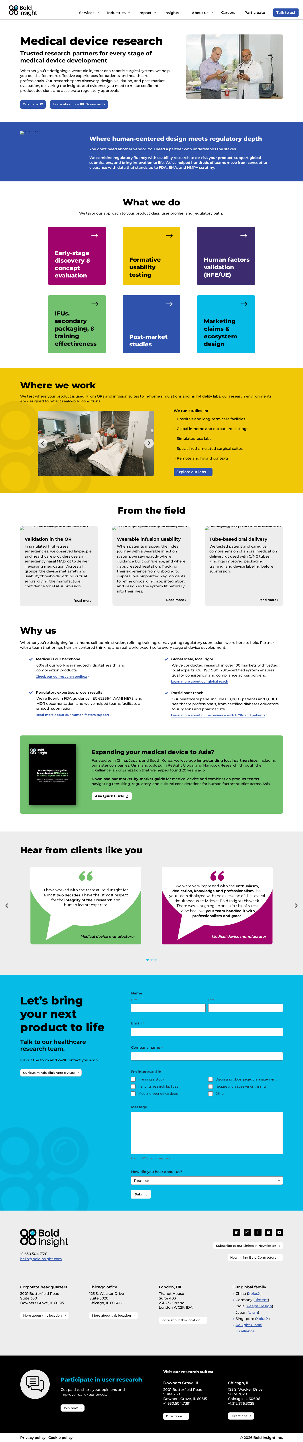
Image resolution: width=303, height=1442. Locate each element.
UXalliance (101, 770)
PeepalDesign (259, 1306)
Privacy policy (32, 1438)
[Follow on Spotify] (268, 1232)
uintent (261, 1300)
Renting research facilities (158, 1087)
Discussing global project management (246, 1079)
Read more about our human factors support (72, 715)
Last (211, 1000)
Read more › (84, 600)
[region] (96, 443)
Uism (135, 765)
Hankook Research (220, 765)
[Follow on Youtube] (279, 1232)
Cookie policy (60, 1438)
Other (219, 1094)
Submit (141, 1194)
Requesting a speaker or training (240, 1087)
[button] (42, 443)
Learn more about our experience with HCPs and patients (218, 715)
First (134, 1000)
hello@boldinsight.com (41, 1259)
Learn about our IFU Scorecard (79, 104)
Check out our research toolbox (61, 677)
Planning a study (151, 1079)
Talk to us (33, 104)
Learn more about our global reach (199, 681)
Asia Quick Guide (112, 796)
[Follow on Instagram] (247, 1232)
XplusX (155, 765)
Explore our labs (191, 472)
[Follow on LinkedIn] (236, 1232)
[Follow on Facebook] (258, 1232)
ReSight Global (181, 765)
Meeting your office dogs (158, 1094)
